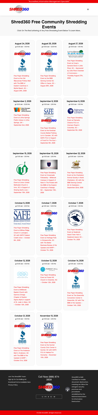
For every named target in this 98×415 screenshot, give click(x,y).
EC (51, 397)
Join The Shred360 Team (17, 377)
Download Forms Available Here (19, 382)
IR (48, 397)
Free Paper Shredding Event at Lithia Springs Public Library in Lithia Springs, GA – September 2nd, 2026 (22, 120)
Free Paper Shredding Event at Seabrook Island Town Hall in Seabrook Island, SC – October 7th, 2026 (75, 234)
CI (42, 397)
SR (54, 397)
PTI (46, 397)
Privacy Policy (13, 385)
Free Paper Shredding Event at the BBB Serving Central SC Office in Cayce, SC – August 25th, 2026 (48, 81)
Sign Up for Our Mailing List (17, 379)
